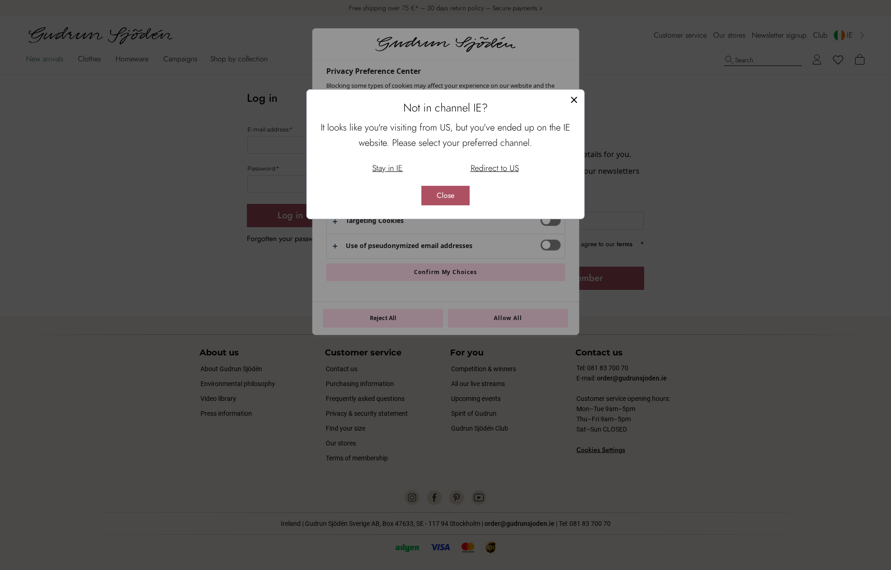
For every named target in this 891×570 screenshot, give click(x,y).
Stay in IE (387, 168)
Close (445, 195)
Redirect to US (495, 168)
